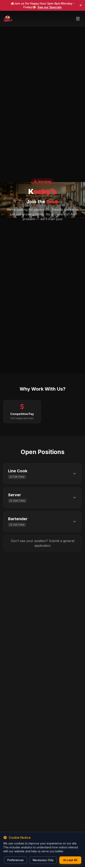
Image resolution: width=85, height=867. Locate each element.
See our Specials (50, 7)
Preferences (15, 860)
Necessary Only (43, 860)
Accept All (70, 860)
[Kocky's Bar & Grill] (8, 18)
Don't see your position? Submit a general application (42, 543)
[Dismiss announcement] (80, 5)
